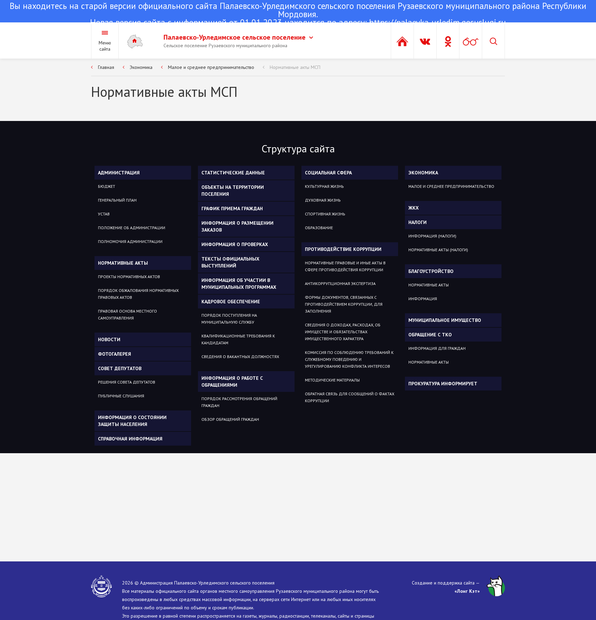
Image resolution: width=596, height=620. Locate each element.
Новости (109, 339)
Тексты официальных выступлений (230, 262)
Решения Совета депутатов (126, 382)
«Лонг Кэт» (467, 591)
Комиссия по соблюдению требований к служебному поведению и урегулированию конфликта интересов (349, 359)
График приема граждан (232, 208)
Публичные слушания (121, 395)
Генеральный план (117, 200)
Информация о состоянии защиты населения (132, 420)
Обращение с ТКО (430, 335)
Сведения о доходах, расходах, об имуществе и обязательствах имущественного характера (342, 331)
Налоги (417, 222)
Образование (319, 227)
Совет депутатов (119, 368)
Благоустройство (431, 271)
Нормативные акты (123, 263)
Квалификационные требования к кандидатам (238, 339)
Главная (106, 67)
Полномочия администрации (130, 241)
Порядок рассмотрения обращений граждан (239, 402)
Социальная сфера (328, 173)
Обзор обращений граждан (230, 419)
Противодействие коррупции (343, 249)
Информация (422, 298)
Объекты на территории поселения (232, 190)
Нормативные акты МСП (295, 67)
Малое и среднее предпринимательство (211, 67)
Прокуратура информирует (442, 383)
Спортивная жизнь (325, 213)
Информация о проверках (234, 244)
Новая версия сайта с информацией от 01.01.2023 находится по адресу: (298, 15)
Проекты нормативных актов (129, 276)
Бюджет (106, 186)
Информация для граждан (437, 348)
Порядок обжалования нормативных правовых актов (138, 294)
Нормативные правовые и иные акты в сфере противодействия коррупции (345, 266)
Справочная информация (130, 439)
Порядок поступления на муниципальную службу (229, 319)
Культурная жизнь (324, 186)
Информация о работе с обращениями (232, 381)
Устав (104, 213)
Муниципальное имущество (444, 320)
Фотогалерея (114, 354)
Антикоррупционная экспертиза (340, 283)
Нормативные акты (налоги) (438, 249)
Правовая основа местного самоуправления (127, 314)
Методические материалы (332, 380)
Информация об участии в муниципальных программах (238, 283)
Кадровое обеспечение (230, 301)
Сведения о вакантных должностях (240, 356)
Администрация (119, 173)
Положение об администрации (131, 227)
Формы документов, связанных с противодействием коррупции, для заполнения (344, 304)
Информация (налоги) (432, 235)
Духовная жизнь (323, 200)
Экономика (141, 67)
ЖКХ (413, 208)
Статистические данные (233, 173)
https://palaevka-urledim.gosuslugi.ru (437, 22)
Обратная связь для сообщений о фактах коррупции (349, 397)
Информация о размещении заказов (237, 226)
